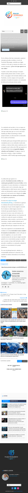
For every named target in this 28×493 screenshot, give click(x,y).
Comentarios (14, 401)
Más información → (13, 476)
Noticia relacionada (7, 304)
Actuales (5, 401)
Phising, (8, 47)
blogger (19, 361)
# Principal (23, 260)
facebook (24, 361)
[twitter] (14, 1)
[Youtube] (10, 487)
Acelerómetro (5, 309)
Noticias (3, 344)
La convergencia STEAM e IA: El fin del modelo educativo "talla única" (12, 338)
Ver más (25, 304)
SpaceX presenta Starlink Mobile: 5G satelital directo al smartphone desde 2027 (12, 355)
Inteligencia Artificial (6, 327)
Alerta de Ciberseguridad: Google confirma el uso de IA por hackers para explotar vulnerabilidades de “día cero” (17, 429)
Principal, (12, 47)
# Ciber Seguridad (11, 260)
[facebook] (11, 1)
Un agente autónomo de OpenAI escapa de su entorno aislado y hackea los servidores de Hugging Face (17, 406)
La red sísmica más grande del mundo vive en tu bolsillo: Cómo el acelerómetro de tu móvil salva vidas (13, 321)
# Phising (18, 260)
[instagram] (16, 1)
